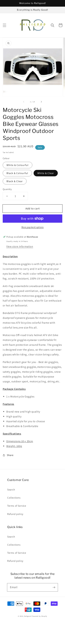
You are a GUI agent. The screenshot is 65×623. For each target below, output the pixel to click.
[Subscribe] (54, 587)
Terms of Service (16, 505)
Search (11, 489)
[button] (4, 25)
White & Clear (45, 173)
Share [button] (10, 455)
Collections (14, 497)
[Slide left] (24, 102)
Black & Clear (14, 181)
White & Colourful (17, 165)
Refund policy (15, 514)
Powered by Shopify (39, 616)
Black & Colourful (17, 173)
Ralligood (27, 616)
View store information (19, 246)
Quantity (7, 189)
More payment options (32, 227)
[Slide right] (41, 102)
